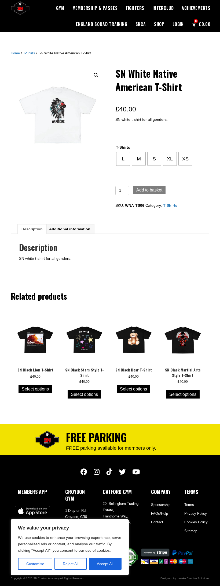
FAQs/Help (159, 514)
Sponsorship (160, 505)
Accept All (105, 564)
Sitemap (190, 531)
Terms (189, 505)
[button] (96, 75)
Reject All (70, 564)
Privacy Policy (195, 514)
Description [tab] (32, 229)
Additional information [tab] (69, 229)
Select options (35, 389)
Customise (35, 564)
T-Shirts (29, 53)
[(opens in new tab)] (32, 511)
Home (15, 53)
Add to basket (149, 190)
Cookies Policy (196, 522)
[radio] (123, 159)
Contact (157, 522)
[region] (70, 547)
